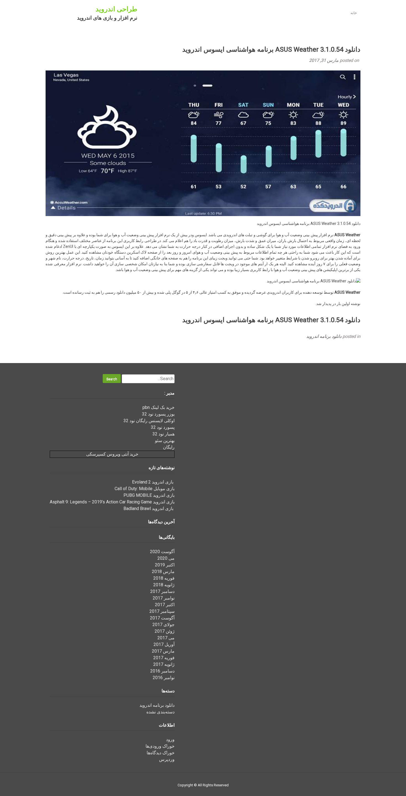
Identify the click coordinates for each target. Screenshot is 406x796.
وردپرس (167, 759)
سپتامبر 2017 (162, 611)
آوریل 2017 (164, 644)
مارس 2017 (163, 651)
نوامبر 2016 (164, 677)
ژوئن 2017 (165, 631)
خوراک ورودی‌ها (160, 746)
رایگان (169, 447)
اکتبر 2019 (165, 565)
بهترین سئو (165, 440)
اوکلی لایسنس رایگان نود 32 (149, 420)
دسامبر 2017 (162, 591)
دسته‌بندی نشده (160, 711)
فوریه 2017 (164, 657)
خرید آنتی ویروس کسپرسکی (112, 454)
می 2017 (166, 637)
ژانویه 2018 (164, 584)
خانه (353, 13)
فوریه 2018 (164, 578)
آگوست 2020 (162, 551)
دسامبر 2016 (162, 671)
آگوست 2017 (162, 618)
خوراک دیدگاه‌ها (161, 752)
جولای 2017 (163, 624)
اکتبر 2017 (165, 604)
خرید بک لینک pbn (159, 407)
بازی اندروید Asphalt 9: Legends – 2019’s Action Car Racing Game (112, 502)
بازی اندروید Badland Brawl (149, 508)
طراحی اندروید (116, 9)
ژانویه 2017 (164, 664)
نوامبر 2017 (164, 598)
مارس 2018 (163, 571)
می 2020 (166, 558)
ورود (170, 739)
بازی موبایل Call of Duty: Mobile (145, 488)
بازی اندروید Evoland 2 (153, 482)
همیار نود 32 (163, 434)
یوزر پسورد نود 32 (158, 414)
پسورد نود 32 (163, 427)
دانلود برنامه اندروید (323, 336)
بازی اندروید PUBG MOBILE (149, 495)
